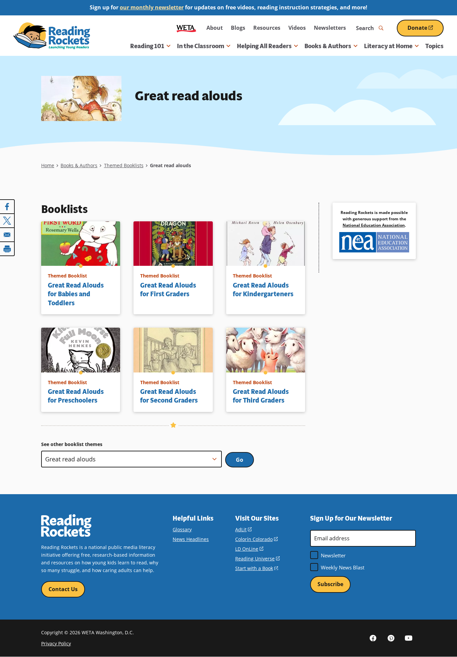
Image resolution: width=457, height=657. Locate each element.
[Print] (7, 248)
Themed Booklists (124, 165)
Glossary (182, 529)
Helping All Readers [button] (264, 46)
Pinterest (390, 638)
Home (47, 165)
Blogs (238, 27)
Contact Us (63, 589)
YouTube (408, 638)
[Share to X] (7, 220)
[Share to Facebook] (7, 206)
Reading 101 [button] (147, 46)
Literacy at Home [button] (388, 46)
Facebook (373, 638)
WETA (186, 28)
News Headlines (191, 539)
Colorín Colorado (256, 539)
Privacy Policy (56, 643)
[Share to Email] (7, 234)
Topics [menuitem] (434, 46)
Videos (297, 27)
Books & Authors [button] (327, 46)
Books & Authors (79, 165)
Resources (266, 27)
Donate (425, 30)
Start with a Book (256, 568)
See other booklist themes (71, 444)
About (214, 27)
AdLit (243, 529)
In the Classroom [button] (200, 46)
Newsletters (330, 27)
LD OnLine (249, 549)
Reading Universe (257, 558)
